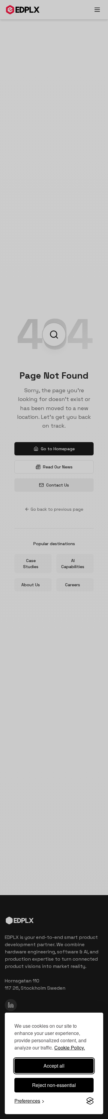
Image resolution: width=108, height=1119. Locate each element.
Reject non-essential (54, 1085)
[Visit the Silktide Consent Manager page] (90, 1100)
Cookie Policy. (69, 1047)
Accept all (54, 1065)
